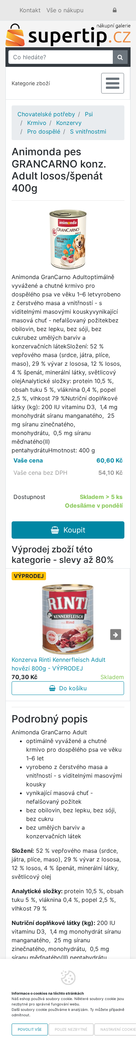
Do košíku (71, 688)
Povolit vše (30, 1029)
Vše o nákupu (64, 10)
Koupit (72, 530)
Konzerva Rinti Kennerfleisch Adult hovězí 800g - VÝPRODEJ (59, 664)
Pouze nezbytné (71, 1029)
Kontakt (30, 10)
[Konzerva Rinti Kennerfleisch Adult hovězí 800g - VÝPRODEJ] (68, 619)
